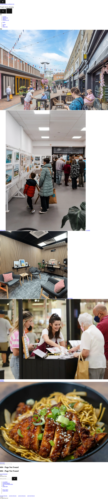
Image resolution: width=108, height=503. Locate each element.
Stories (3, 22)
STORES (2, 4)
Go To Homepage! (3, 474)
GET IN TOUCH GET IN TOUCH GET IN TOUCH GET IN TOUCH (17, 495)
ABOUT (6, 4)
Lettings (4, 24)
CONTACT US (11, 4)
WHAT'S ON (5, 17)
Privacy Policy (5, 489)
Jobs (3, 25)
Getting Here (5, 26)
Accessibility (5, 481)
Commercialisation (6, 483)
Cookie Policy (5, 490)
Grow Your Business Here (7, 484)
